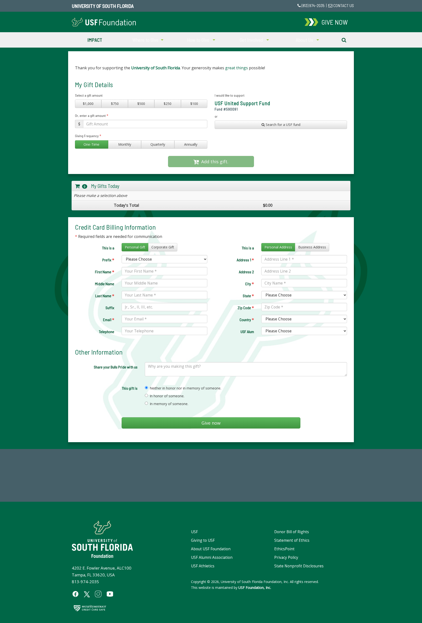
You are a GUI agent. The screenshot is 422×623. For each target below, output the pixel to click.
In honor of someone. (167, 396)
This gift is (129, 388)
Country (247, 319)
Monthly (124, 144)
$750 (115, 103)
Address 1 (245, 260)
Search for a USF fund (282, 124)
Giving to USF (203, 540)
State (248, 295)
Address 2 (246, 271)
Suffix (110, 307)
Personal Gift (135, 247)
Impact (94, 40)
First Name (104, 272)
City (249, 283)
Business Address (312, 247)
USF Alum (247, 331)
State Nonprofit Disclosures (299, 566)
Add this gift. (213, 161)
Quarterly (157, 144)
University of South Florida (103, 6)
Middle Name (104, 283)
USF (194, 531)
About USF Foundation (211, 549)
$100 (194, 103)
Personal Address (278, 247)
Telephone (106, 331)
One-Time (91, 144)
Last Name (104, 295)
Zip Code (246, 307)
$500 (141, 103)
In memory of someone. (169, 403)
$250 (167, 103)
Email (108, 319)
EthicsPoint (284, 549)
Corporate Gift (162, 247)
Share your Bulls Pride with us (115, 367)
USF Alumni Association (211, 557)
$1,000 (88, 103)
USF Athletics (202, 566)
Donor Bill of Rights (291, 531)
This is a (108, 247)
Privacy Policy (286, 557)
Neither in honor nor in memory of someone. (185, 388)
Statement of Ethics (291, 540)
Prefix (108, 260)
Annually (190, 144)
